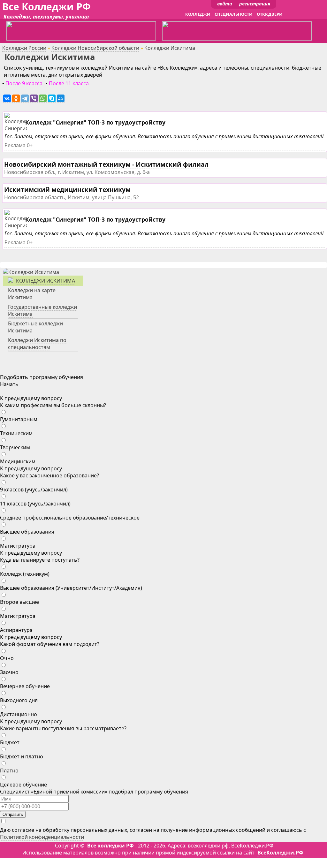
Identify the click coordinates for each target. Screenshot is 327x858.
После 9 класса (23, 83)
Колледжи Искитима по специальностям (37, 344)
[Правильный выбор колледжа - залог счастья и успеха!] (31, 272)
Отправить (13, 814)
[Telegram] (25, 99)
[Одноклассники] (16, 99)
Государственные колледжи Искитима (42, 310)
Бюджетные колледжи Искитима (35, 327)
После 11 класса (69, 83)
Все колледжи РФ (110, 845)
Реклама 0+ (18, 145)
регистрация (254, 4)
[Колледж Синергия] (16, 128)
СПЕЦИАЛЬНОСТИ (234, 14)
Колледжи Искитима (45, 280)
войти (224, 4)
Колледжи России (24, 47)
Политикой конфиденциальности (42, 836)
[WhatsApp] (43, 99)
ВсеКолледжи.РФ (280, 852)
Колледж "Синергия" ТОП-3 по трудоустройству (95, 122)
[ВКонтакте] (7, 99)
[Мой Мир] (61, 99)
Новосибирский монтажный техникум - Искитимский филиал (106, 164)
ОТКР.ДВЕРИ (270, 14)
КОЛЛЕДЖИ (197, 14)
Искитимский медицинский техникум (67, 189)
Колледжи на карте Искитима (32, 294)
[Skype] (52, 99)
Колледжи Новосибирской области (95, 47)
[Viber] (34, 99)
